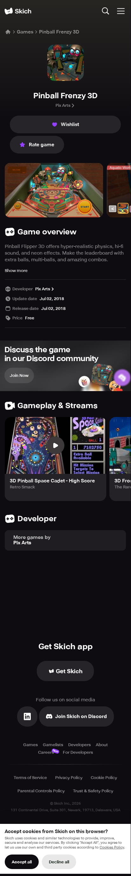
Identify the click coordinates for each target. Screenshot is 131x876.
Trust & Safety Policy (93, 790)
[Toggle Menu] (121, 11)
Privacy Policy (68, 777)
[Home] (17, 11)
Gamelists (53, 744)
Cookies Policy (112, 847)
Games (25, 32)
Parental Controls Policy (41, 790)
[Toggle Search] (105, 11)
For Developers (78, 752)
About (102, 744)
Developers (79, 744)
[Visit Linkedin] (27, 716)
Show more (16, 270)
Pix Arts (63, 105)
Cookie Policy (104, 777)
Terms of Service (30, 777)
